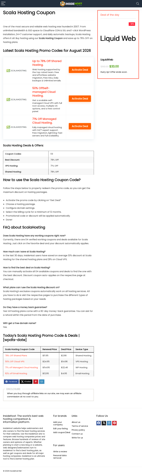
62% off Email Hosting (16, 373)
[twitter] (104, 423)
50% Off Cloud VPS (14, 361)
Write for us (77, 437)
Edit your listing (60, 428)
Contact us (77, 433)
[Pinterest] (114, 423)
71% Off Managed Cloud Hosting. (44, 121)
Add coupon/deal (61, 432)
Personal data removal (60, 456)
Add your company (58, 423)
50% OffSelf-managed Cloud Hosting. (44, 92)
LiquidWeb (107, 59)
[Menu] (3, 3)
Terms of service (80, 426)
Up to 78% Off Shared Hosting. (47, 63)
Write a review (60, 451)
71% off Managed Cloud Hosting (21, 367)
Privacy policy (78, 430)
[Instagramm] (109, 423)
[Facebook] (98, 423)
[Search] (137, 3)
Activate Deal (80, 69)
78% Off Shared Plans (16, 355)
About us (76, 422)
